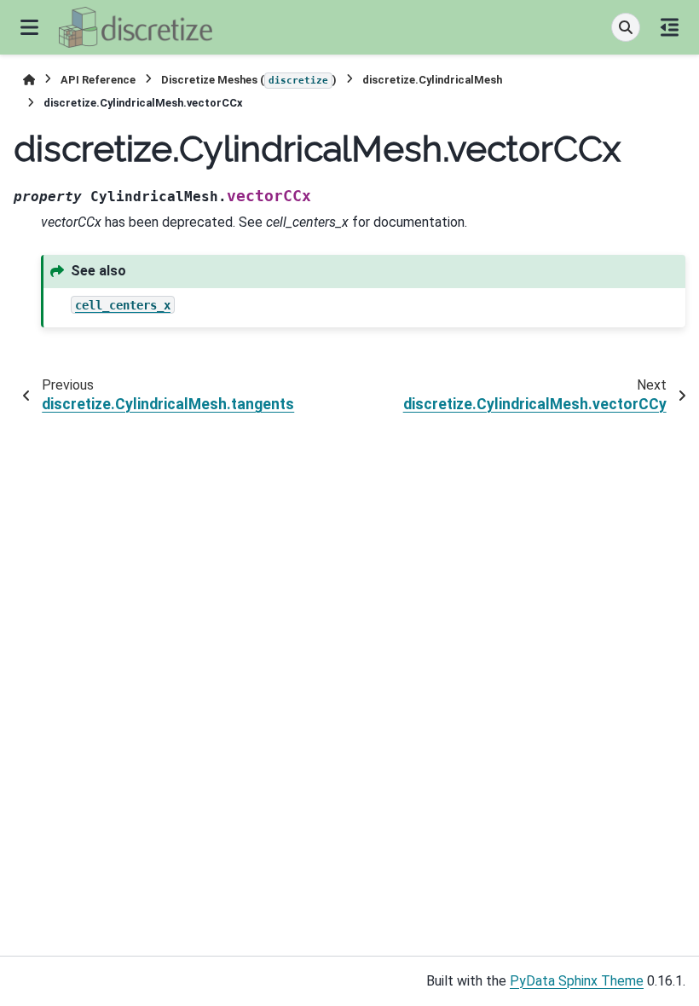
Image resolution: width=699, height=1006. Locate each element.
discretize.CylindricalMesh (432, 79)
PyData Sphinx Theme (577, 981)
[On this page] (669, 27)
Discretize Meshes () (249, 79)
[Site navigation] (29, 27)
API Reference (98, 79)
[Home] (29, 80)
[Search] (625, 27)
